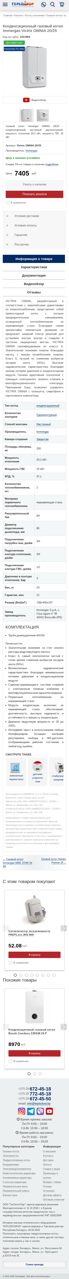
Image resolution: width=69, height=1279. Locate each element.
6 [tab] (43, 975)
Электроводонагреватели (17, 1169)
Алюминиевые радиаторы (17, 1177)
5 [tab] (37, 975)
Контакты (48, 1155)
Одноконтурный (46, 414)
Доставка (48, 1160)
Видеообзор (38, 100)
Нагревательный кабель (16, 1190)
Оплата (47, 1164)
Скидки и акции (51, 1169)
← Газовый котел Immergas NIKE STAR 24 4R (17, 863)
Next (63, 929)
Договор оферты (52, 1195)
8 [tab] (54, 975)
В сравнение (18, 202)
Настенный (43, 424)
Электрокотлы (11, 1155)
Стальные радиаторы (14, 1182)
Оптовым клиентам (53, 1199)
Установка (48, 1190)
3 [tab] (26, 975)
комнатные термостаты (16, 777)
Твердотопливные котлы (16, 1160)
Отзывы (47, 1186)
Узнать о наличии (34, 184)
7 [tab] (48, 975)
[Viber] (40, 1111)
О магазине (49, 1151)
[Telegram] (31, 1111)
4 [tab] (32, 975)
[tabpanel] (34, 930)
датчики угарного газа (37, 778)
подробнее (52, 164)
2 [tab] (21, 975)
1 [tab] (15, 975)
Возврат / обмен (52, 1182)
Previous (5, 929)
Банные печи (10, 1195)
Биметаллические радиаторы (19, 1173)
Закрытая (42, 439)
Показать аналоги (34, 194)
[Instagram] (21, 1111)
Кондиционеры (11, 1164)
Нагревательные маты (15, 1186)
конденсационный (47, 405)
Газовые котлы (11, 1151)
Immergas (31, 150)
